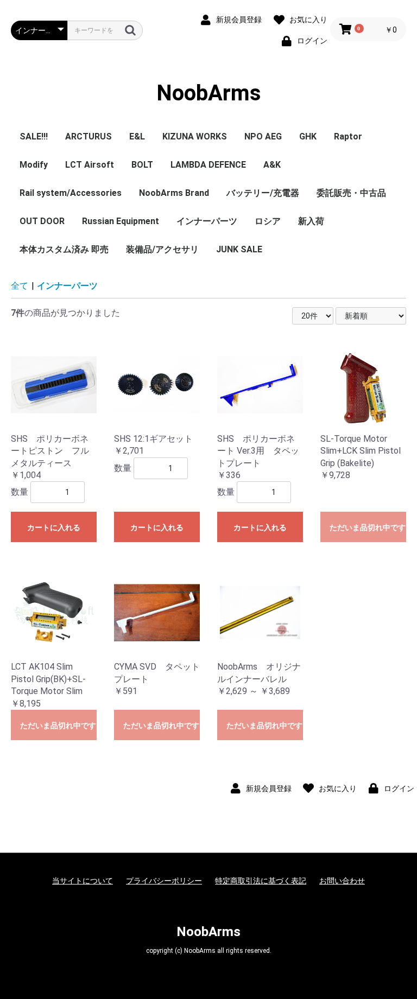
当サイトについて (82, 880)
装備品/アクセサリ (162, 249)
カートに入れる (53, 527)
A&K (272, 165)
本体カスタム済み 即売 (64, 249)
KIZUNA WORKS (194, 136)
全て (19, 286)
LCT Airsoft (89, 165)
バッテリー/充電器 (262, 193)
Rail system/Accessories (71, 193)
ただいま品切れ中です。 (368, 527)
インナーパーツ (206, 221)
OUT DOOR (42, 221)
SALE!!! (34, 136)
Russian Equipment (120, 221)
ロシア (268, 221)
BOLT (142, 165)
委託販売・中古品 (351, 193)
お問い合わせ (342, 880)
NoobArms (208, 93)
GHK (308, 136)
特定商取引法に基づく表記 (260, 880)
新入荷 (311, 221)
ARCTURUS (88, 136)
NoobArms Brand (174, 193)
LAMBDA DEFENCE (208, 165)
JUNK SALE (239, 249)
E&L (137, 136)
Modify (34, 165)
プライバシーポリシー (164, 880)
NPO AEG (263, 136)
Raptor (348, 136)
